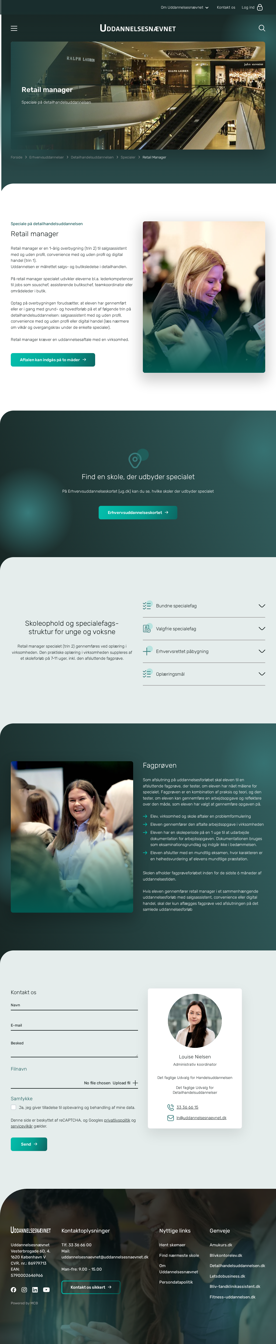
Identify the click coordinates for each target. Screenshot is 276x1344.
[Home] (31, 1230)
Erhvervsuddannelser (46, 157)
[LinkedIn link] (35, 1290)
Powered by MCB (24, 1303)
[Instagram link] (24, 1290)
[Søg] (262, 28)
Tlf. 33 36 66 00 (76, 1245)
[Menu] (14, 28)
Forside (16, 157)
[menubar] (198, 7)
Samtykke (22, 1099)
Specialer (128, 157)
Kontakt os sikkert (88, 1287)
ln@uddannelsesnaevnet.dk (201, 1117)
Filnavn (19, 1069)
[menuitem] (185, 7)
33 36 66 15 (187, 1107)
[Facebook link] (13, 1290)
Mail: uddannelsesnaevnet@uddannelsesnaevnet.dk (105, 1254)
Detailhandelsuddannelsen (92, 157)
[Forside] (138, 28)
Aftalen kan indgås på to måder (50, 359)
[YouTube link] (46, 1290)
